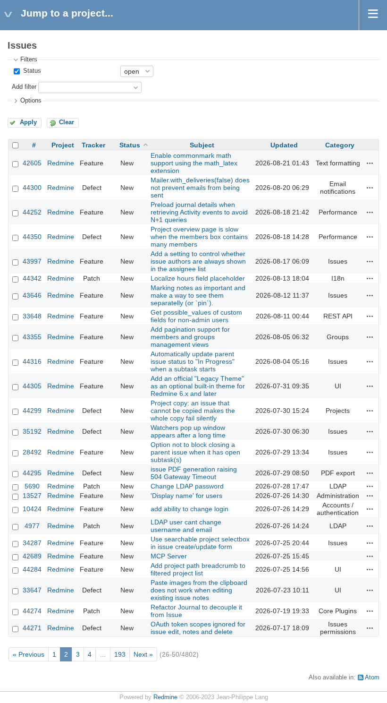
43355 (32, 337)
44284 (32, 569)
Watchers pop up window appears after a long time (188, 431)
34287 (32, 543)
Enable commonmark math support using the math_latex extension (194, 163)
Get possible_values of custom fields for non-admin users (196, 316)
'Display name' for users (186, 495)
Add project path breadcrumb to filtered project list (198, 569)
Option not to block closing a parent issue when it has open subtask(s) (195, 452)
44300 (32, 187)
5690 (32, 486)
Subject (202, 145)
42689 (32, 556)
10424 (32, 509)
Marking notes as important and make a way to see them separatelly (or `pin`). (198, 295)
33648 (32, 316)
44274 (32, 611)
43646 (32, 295)
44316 (32, 361)
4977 (32, 526)
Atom (372, 677)
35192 (32, 431)
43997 (32, 261)
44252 (32, 212)
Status (31, 71)
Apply (28, 122)
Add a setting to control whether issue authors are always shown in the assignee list (198, 261)
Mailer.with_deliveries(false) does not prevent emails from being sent (200, 187)
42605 (32, 163)
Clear (66, 122)
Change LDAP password (187, 486)
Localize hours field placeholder (198, 278)
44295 (32, 473)
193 (120, 654)
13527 (32, 495)
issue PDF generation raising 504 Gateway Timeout (194, 472)
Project (62, 145)
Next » (143, 654)
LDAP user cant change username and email (186, 525)
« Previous (28, 654)
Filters (28, 59)
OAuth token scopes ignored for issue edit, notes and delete (198, 627)
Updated (284, 145)
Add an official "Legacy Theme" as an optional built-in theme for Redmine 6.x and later (198, 386)
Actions (370, 163)
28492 (32, 452)
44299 (32, 410)
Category (339, 145)
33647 (32, 590)
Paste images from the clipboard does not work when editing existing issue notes (199, 590)
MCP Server (169, 556)
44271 (32, 628)
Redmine (60, 163)
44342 (32, 278)
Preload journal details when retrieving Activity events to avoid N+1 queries (199, 212)
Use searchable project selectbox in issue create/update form (200, 542)
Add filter (24, 87)
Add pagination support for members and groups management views (190, 337)
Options (31, 100)
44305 (32, 386)
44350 (32, 236)
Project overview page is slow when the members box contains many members (199, 236)
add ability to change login (189, 509)
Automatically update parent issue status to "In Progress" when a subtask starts (193, 361)
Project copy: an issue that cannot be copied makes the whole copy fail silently (193, 410)
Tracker (93, 145)
